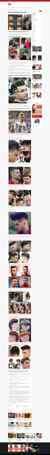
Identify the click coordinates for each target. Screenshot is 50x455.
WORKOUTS (25, 7)
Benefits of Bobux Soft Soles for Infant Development (27, 424)
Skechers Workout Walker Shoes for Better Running (11, 424)
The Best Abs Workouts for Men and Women (37, 57)
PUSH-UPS (33, 34)
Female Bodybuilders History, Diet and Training (17, 137)
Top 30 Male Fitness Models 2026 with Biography (11, 415)
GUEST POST (29, 7)
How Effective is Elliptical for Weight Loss (37, 94)
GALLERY (9, 7)
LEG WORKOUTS (34, 27)
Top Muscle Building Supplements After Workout (38, 435)
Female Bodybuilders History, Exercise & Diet (26, 409)
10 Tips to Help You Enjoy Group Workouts (37, 48)
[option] (16, 448)
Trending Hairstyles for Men (11, 405)
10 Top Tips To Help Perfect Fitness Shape (29, 435)
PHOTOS (33, 33)
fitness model (24, 63)
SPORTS (33, 36)
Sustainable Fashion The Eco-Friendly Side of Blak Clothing (27, 415)
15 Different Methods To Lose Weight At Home (37, 85)
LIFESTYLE (18, 7)
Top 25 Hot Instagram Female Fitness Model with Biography (19, 415)
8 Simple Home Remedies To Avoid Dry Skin (19, 424)
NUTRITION (21, 7)
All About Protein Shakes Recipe (15, 316)
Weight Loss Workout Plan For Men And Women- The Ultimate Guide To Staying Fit (37, 67)
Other (33, 32)
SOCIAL (33, 35)
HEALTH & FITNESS (13, 7)
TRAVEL (33, 37)
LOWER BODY (33, 29)
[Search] (41, 7)
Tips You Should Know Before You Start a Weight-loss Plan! (37, 76)
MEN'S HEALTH (33, 30)
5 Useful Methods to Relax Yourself (12, 435)
